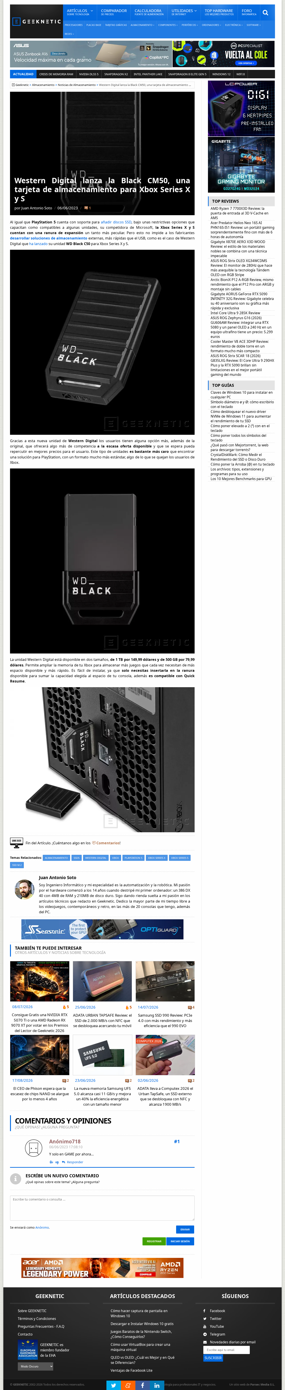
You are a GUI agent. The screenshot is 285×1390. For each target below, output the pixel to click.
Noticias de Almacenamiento (77, 85)
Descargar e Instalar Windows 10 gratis (142, 1323)
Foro (249, 12)
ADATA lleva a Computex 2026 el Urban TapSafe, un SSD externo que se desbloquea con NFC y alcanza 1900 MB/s (165, 1096)
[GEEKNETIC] (36, 21)
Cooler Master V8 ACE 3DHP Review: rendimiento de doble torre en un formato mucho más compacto (240, 346)
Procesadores (74, 25)
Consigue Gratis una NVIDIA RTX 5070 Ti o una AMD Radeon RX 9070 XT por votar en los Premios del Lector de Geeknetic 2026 (39, 1022)
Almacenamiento (43, 85)
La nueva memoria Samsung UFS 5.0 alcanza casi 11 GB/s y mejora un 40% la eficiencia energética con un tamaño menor (102, 1096)
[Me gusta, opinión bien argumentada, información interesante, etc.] (51, 1162)
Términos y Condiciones (37, 1318)
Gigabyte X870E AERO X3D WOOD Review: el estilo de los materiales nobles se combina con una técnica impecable (239, 248)
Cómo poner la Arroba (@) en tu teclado (243, 464)
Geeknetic (22, 85)
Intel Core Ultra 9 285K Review (235, 313)
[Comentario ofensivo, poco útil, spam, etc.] (59, 1162)
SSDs (76, 857)
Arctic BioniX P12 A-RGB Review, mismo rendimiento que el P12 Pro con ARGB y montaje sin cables (242, 284)
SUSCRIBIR (213, 1358)
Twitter (216, 1318)
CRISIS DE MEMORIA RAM (56, 74)
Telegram (217, 1334)
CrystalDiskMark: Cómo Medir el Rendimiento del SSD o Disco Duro (238, 457)
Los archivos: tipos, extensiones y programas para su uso (237, 471)
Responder (75, 1162)
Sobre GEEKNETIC (32, 1311)
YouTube (217, 1326)
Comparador (114, 12)
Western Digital (95, 857)
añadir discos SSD (116, 222)
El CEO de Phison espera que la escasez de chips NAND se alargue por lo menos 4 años (39, 1093)
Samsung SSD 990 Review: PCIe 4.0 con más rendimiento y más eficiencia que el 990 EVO (165, 1020)
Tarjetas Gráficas (116, 25)
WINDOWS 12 (221, 74)
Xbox (115, 857)
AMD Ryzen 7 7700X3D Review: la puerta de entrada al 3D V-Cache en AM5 (240, 213)
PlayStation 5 (133, 857)
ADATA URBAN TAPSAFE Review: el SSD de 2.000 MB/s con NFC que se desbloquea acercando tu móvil (102, 1020)
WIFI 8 (240, 74)
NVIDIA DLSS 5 (88, 74)
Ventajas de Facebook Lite (132, 1370)
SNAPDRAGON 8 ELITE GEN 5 (187, 74)
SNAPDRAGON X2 (116, 74)
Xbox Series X (156, 857)
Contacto (25, 1334)
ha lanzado (38, 243)
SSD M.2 (17, 865)
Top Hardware (219, 12)
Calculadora (149, 12)
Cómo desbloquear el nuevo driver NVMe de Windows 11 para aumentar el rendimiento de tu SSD (241, 416)
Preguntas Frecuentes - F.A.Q (41, 1326)
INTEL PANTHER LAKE (148, 74)
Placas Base (93, 25)
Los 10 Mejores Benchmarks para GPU (241, 479)
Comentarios (108, 843)
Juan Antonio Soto (36, 207)
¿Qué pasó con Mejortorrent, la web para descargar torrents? (239, 447)
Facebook (217, 1311)
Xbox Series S (179, 857)
